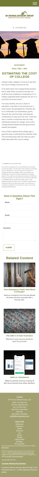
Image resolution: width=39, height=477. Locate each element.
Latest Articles (19, 439)
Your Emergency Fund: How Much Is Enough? (19, 290)
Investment (19, 426)
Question (7, 228)
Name (7, 202)
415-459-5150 (20, 27)
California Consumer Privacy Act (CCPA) (23, 453)
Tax (19, 433)
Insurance (19, 431)
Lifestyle (19, 437)
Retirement (19, 424)
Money (19, 435)
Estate (19, 428)
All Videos (19, 441)
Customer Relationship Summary (14, 463)
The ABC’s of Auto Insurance (19, 336)
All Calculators (19, 444)
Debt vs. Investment (19, 377)
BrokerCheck (5, 447)
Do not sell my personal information (14, 456)
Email (7, 215)
